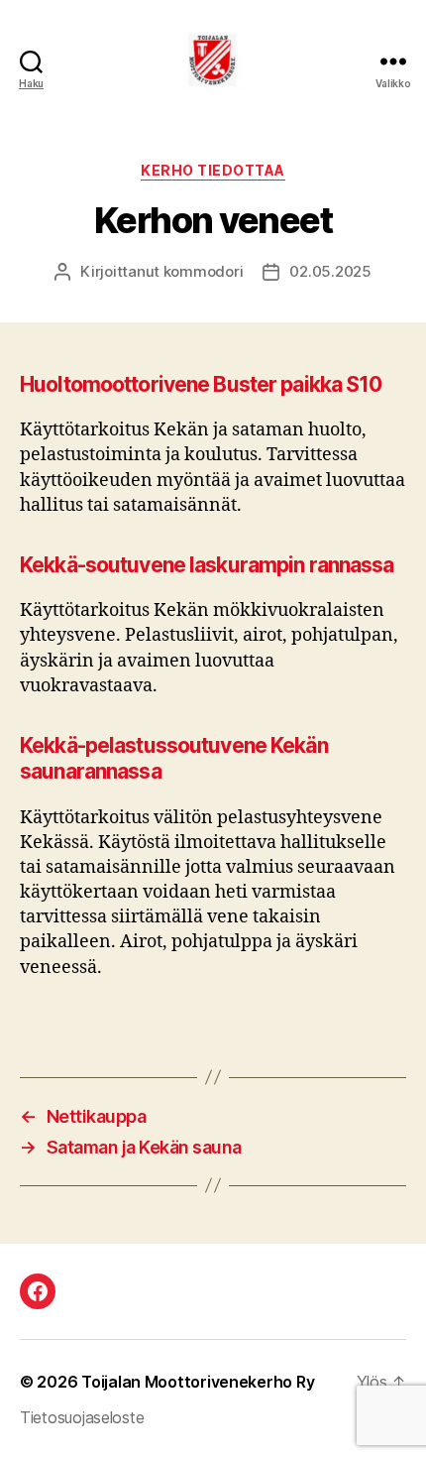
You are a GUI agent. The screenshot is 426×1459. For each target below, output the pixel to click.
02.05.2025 (330, 271)
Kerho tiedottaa (213, 170)
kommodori (203, 271)
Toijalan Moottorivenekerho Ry (197, 1382)
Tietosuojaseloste (82, 1417)
